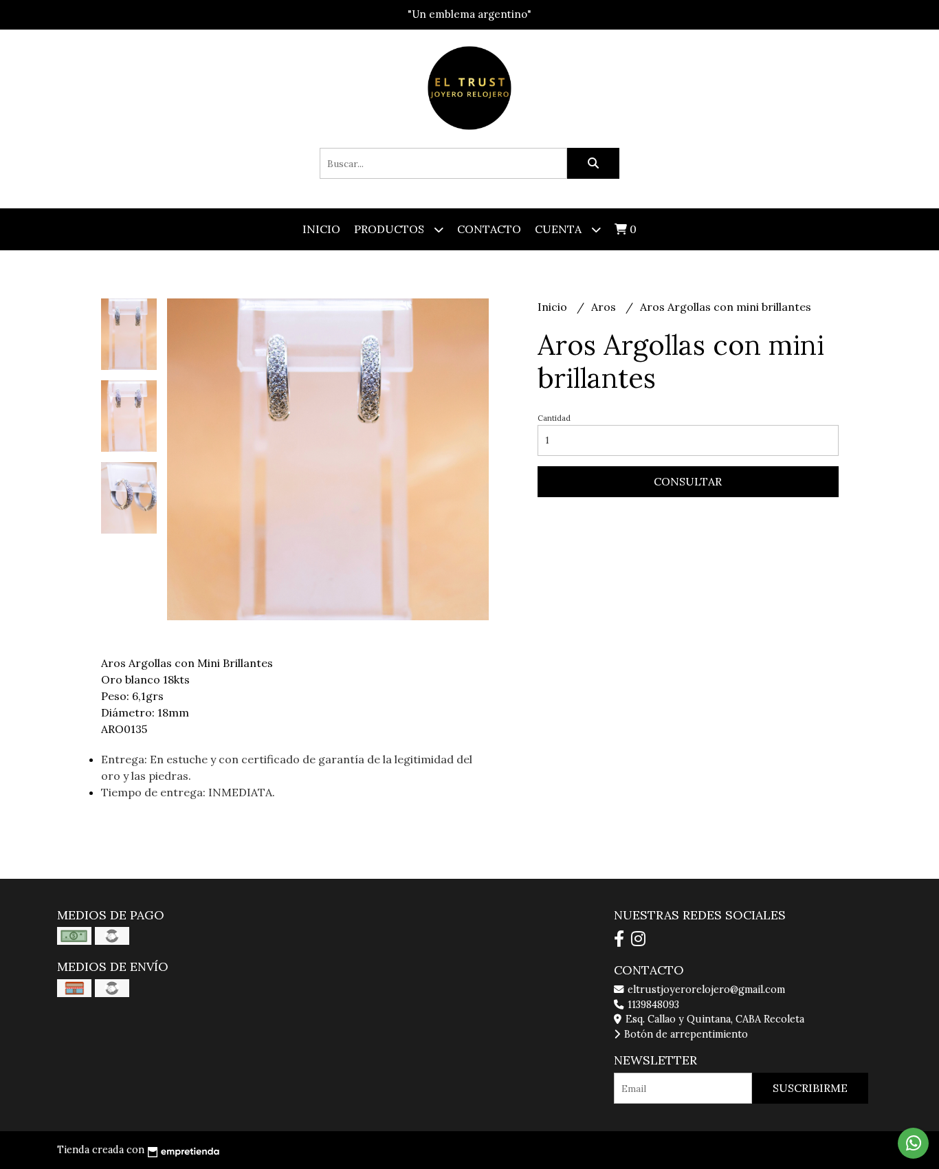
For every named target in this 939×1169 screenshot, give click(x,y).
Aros (605, 307)
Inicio (321, 229)
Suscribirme (810, 1088)
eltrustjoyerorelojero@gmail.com (705, 989)
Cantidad (554, 418)
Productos (390, 229)
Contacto (489, 229)
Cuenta (559, 229)
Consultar (688, 481)
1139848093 (652, 1004)
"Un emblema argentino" (469, 14)
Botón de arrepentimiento (684, 1034)
